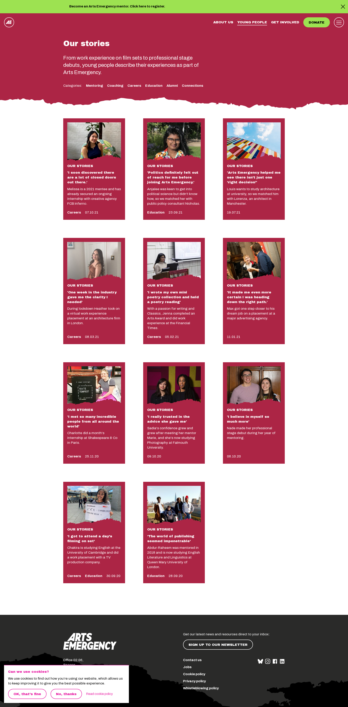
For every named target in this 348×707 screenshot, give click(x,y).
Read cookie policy (99, 694)
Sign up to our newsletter (218, 645)
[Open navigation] (339, 22)
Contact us (192, 660)
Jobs (187, 667)
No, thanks (66, 694)
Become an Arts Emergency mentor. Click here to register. (117, 6)
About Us (223, 22)
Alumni (172, 86)
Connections (192, 86)
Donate (316, 22)
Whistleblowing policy (201, 688)
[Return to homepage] (9, 22)
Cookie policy (194, 674)
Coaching (115, 86)
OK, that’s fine (27, 694)
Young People (252, 22)
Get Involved (285, 22)
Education (154, 86)
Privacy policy (194, 681)
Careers (134, 86)
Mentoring (94, 86)
